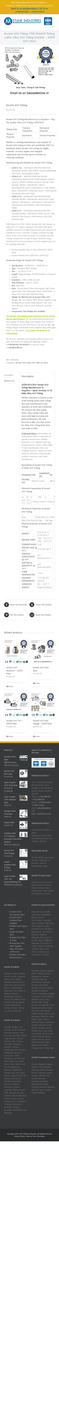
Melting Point (11, 129)
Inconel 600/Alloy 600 (25, 363)
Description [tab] (8, 375)
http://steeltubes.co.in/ (41, 814)
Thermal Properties (47, 135)
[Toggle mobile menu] (53, 26)
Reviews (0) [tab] (9, 381)
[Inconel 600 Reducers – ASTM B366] (16, 651)
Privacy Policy (19, 1136)
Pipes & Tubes (42, 363)
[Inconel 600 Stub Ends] (43, 651)
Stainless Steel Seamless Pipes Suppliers (16, 920)
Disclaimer (41, 1136)
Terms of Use (31, 1136)
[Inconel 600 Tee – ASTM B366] (16, 704)
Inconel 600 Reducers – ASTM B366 (14, 670)
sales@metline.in (44, 808)
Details (10, 686)
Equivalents (27, 135)
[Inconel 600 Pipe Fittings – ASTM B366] (43, 704)
